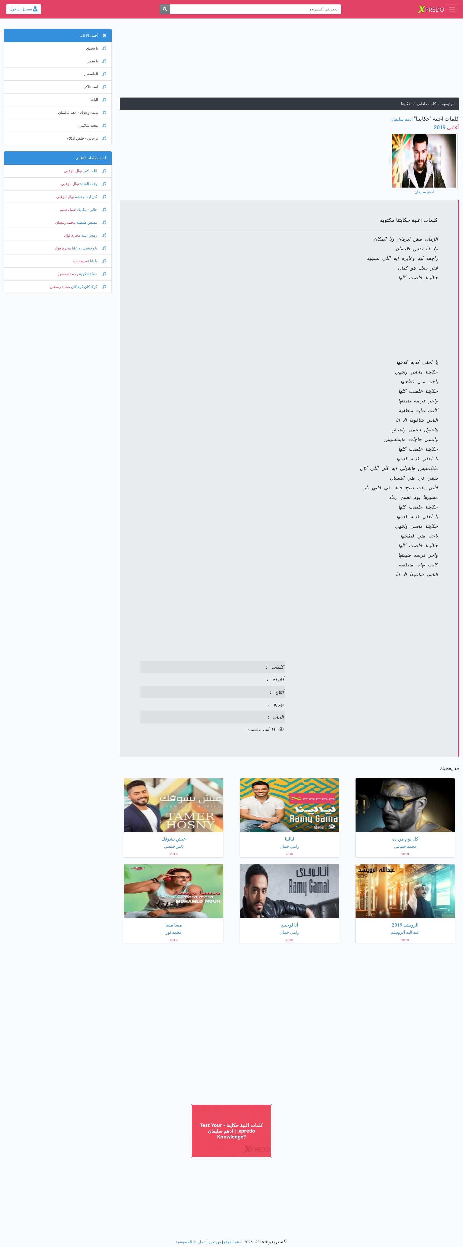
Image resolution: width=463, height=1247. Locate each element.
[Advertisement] (298, 60)
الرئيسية (448, 104)
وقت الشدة (88, 184)
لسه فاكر (91, 87)
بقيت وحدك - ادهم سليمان (78, 112)
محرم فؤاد (72, 235)
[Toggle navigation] (452, 9)
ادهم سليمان (401, 119)
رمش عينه (89, 235)
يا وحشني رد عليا (84, 248)
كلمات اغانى (426, 104)
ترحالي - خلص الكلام (82, 138)
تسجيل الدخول (21, 9)
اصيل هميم (68, 209)
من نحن (215, 1242)
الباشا (93, 100)
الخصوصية (184, 1242)
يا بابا (93, 261)
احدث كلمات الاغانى (90, 158)
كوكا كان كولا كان (84, 287)
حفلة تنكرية (88, 274)
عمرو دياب (81, 261)
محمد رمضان (65, 222)
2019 (446, 127)
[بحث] (164, 9)
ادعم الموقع (233, 1242)
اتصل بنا (200, 1242)
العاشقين (91, 74)
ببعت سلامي (88, 125)
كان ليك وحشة (86, 197)
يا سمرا (92, 61)
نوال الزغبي (73, 171)
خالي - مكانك (87, 209)
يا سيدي (92, 48)
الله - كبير (90, 171)
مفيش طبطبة (87, 222)
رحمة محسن (68, 274)
